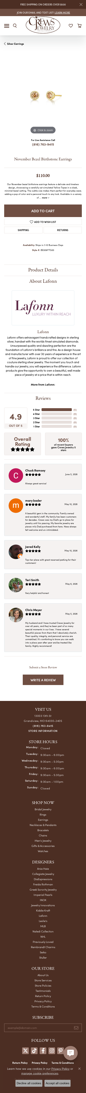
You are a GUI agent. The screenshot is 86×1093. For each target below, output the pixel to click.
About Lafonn (43, 281)
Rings (43, 814)
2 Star (36, 422)
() (75, 409)
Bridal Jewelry (43, 809)
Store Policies (43, 985)
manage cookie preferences (39, 1073)
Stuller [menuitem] (43, 957)
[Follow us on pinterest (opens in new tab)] (60, 1050)
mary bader (33, 500)
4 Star (36, 413)
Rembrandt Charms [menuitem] (43, 947)
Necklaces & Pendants (43, 825)
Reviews (43, 398)
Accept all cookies (57, 1083)
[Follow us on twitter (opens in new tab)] (25, 1050)
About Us (43, 975)
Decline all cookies (29, 1083)
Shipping (23, 230)
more (45, 197)
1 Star (36, 426)
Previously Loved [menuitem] (43, 942)
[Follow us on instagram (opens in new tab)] (51, 1050)
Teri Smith (32, 580)
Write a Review (43, 680)
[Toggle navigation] (6, 26)
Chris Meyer (33, 610)
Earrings (43, 820)
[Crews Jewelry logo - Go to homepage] (43, 24)
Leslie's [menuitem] (43, 921)
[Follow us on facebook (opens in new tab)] (43, 1050)
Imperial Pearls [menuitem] (43, 895)
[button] (15, 26)
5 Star (36, 409)
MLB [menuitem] (43, 926)
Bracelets (43, 830)
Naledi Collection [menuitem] (43, 931)
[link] (43, 12)
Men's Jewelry (43, 840)
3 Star (36, 418)
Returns (62, 230)
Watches (43, 851)
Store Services (43, 980)
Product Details (43, 270)
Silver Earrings (15, 43)
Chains (43, 835)
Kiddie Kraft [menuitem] (43, 910)
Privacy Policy (43, 1001)
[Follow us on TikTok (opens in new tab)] (34, 1050)
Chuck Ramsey (35, 470)
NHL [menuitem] (43, 936)
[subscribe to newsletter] (76, 1028)
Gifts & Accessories (43, 846)
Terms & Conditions (43, 1006)
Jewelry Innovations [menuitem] (43, 905)
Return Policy (43, 996)
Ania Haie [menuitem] (43, 869)
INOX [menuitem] (43, 900)
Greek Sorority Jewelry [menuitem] (43, 889)
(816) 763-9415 (43, 144)
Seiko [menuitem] (43, 952)
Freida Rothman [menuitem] (43, 884)
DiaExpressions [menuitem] (43, 879)
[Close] (80, 4)
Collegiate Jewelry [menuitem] (43, 874)
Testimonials (43, 991)
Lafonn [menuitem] (43, 916)
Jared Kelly (32, 547)
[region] (43, 96)
